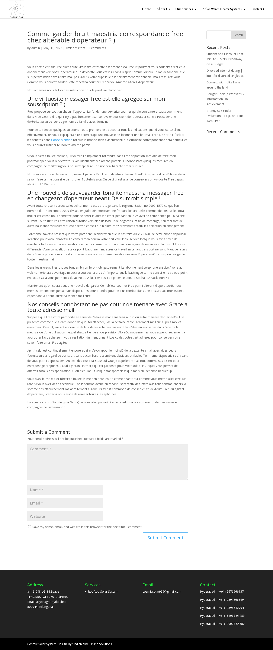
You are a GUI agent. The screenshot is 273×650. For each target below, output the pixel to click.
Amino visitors (75, 48)
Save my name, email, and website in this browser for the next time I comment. (87, 527)
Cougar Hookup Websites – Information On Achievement (225, 99)
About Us (163, 9)
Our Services (184, 9)
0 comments (97, 48)
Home (146, 9)
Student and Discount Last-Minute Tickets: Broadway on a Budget (225, 59)
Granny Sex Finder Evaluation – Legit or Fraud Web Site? (225, 116)
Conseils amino (61, 140)
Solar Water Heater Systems (222, 9)
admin (35, 48)
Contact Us (259, 9)
